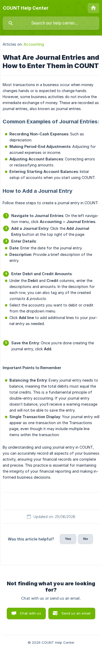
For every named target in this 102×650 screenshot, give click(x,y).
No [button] (85, 539)
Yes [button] (68, 539)
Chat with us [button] (30, 613)
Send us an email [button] (75, 613)
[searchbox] (51, 23)
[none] (25, 8)
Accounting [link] (34, 44)
